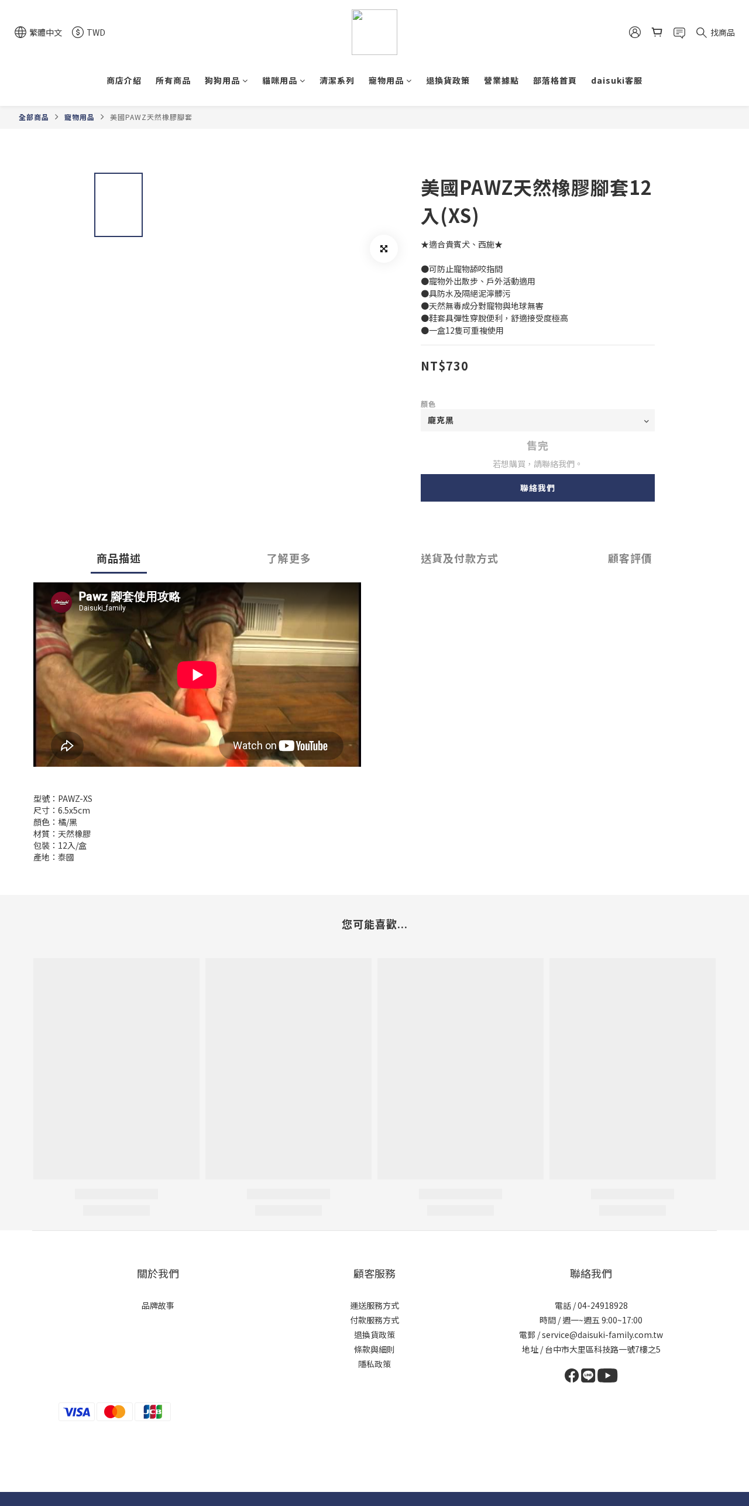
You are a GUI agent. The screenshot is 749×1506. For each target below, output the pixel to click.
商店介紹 (124, 80)
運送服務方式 (374, 1305)
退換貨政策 (448, 80)
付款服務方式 (374, 1320)
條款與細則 (374, 1349)
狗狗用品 (222, 80)
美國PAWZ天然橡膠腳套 (151, 117)
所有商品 (173, 80)
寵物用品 (386, 80)
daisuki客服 (617, 80)
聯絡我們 (537, 487)
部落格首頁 (555, 80)
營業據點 (501, 80)
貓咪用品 (279, 80)
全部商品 (34, 117)
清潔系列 (337, 80)
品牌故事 (158, 1305)
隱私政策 (374, 1364)
